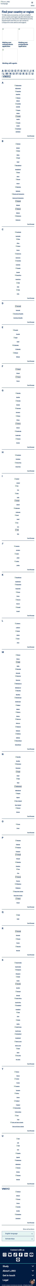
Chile (18, 287)
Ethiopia (18, 356)
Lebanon (18, 627)
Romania (18, 935)
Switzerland (18, 1038)
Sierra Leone (18, 1045)
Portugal (18, 858)
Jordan (18, 565)
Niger (18, 782)
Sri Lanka (18, 1059)
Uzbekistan (18, 1164)
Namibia (18, 761)
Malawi (18, 709)
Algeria (18, 113)
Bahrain (18, 148)
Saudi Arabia (18, 966)
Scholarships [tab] (10, 1239)
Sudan (18, 980)
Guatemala (18, 435)
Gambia (18, 397)
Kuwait (18, 611)
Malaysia (18, 730)
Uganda (18, 1157)
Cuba (18, 294)
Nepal (18, 775)
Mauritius (18, 694)
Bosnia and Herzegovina (18, 198)
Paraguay (18, 851)
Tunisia (18, 1082)
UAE (18, 1142)
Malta (18, 666)
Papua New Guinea (18, 895)
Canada (18, 272)
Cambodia (18, 236)
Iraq (18, 490)
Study (6, 1266)
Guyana (18, 442)
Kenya (18, 596)
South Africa (18, 1002)
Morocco (18, 723)
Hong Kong (18, 466)
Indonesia (18, 512)
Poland (18, 902)
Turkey (18, 1097)
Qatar (18, 919)
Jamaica (18, 550)
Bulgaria (18, 205)
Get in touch (9, 1275)
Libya (18, 642)
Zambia (18, 1211)
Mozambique (18, 744)
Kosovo (18, 603)
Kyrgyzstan (18, 588)
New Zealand (18, 805)
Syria (18, 1016)
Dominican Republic (18, 318)
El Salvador (17, 349)
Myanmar (18, 680)
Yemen (18, 1203)
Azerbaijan (18, 131)
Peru (18, 873)
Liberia (18, 635)
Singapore (18, 973)
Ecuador (18, 334)
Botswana (18, 220)
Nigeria (18, 797)
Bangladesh (18, 169)
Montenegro (18, 701)
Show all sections (28, 1229)
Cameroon (18, 257)
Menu (32, 5)
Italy (18, 534)
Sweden (18, 988)
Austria (18, 119)
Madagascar (18, 687)
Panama (18, 881)
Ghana (18, 420)
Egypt (18, 341)
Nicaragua (18, 768)
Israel (18, 519)
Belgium (18, 213)
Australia (18, 106)
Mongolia (18, 673)
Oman (18, 828)
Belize (18, 155)
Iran (18, 526)
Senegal (18, 995)
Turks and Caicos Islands (18, 1126)
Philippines (17, 888)
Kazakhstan (18, 581)
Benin (18, 176)
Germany (18, 412)
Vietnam (18, 1195)
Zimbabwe (18, 1218)
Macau (18, 659)
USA (18, 1149)
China (18, 243)
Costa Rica (18, 279)
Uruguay (18, 1179)
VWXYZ (7, 76)
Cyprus (18, 250)
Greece (18, 427)
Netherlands (18, 790)
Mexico (18, 716)
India (18, 497)
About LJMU (9, 1270)
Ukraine (18, 1172)
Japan (18, 557)
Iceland (18, 483)
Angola (18, 125)
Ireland (18, 504)
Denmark (18, 310)
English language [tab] (11, 1234)
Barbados (18, 191)
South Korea (18, 1031)
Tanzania (18, 1090)
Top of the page (30, 136)
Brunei (18, 183)
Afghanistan (18, 88)
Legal (5, 1280)
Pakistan (18, 844)
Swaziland (18, 1009)
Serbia (18, 1024)
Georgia (18, 404)
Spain (18, 1052)
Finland (18, 373)
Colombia (18, 264)
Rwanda (18, 950)
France (18, 381)
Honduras (18, 459)
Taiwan (18, 1075)
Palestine (18, 866)
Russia (18, 943)
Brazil (18, 162)
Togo (18, 1119)
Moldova (18, 737)
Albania (18, 101)
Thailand (18, 1105)
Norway (18, 812)
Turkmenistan (18, 1112)
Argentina (18, 94)
